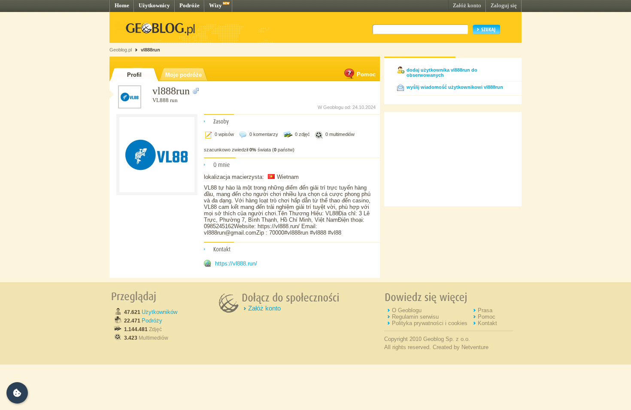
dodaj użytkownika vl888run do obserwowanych (442, 72)
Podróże (189, 5)
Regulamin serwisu (415, 317)
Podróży (152, 320)
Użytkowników (159, 312)
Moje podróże (183, 75)
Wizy (215, 5)
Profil (134, 75)
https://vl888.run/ (236, 263)
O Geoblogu (407, 310)
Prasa (485, 310)
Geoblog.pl (120, 49)
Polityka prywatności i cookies (429, 323)
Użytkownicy (154, 5)
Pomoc (366, 74)
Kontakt (487, 323)
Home (122, 5)
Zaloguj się (504, 5)
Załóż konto (467, 5)
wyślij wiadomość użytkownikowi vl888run (455, 87)
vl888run (150, 49)
